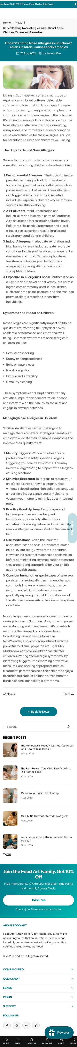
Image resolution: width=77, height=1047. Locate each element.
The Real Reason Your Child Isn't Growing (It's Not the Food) (45, 770)
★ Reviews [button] (72, 528)
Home (7, 22)
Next (66, 694)
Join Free (38, 900)
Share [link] (11, 694)
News (18, 22)
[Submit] (69, 726)
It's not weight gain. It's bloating (40, 793)
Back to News (39, 711)
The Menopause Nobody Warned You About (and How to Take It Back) (47, 747)
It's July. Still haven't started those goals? (45, 816)
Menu (18, 1043)
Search (32, 1043)
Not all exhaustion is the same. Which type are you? (46, 839)
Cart (61, 1043)
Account (47, 1043)
